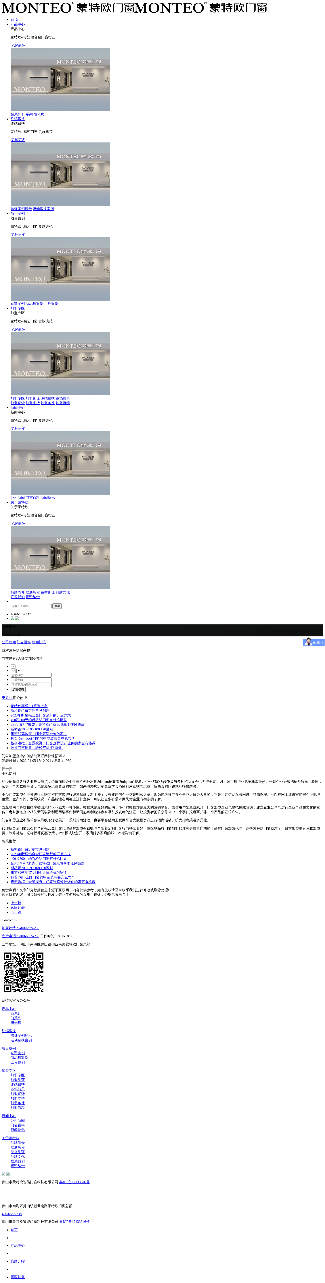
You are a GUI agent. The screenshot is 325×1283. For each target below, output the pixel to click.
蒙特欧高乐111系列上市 (29, 706)
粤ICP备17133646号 (74, 1182)
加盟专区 (18, 308)
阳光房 (39, 114)
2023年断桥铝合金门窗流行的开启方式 (41, 715)
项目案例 (18, 213)
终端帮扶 (18, 119)
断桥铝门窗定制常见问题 (30, 711)
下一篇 (16, 912)
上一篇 (16, 903)
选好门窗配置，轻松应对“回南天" (37, 748)
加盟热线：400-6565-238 (20, 928)
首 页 (15, 19)
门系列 (27, 114)
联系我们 (18, 597)
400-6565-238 (12, 1214)
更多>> (7, 698)
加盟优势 (18, 403)
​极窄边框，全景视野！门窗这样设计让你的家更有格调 (53, 743)
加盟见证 (33, 398)
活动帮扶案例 (43, 209)
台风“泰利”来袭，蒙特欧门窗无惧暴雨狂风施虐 (47, 724)
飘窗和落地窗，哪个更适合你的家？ (39, 734)
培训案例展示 (21, 209)
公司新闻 (18, 497)
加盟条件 (48, 403)
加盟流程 (63, 403)
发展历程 (33, 592)
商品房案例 (34, 303)
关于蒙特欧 (19, 502)
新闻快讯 (48, 497)
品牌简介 (18, 592)
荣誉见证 (48, 592)
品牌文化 (63, 592)
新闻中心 (18, 407)
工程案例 (51, 303)
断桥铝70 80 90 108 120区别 (32, 729)
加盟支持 (33, 403)
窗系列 (16, 114)
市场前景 (63, 398)
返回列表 (18, 907)
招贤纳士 (33, 597)
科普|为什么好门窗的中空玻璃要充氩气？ (43, 738)
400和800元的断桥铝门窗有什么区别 (39, 720)
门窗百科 (33, 497)
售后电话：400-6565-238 (20, 936)
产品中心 (18, 24)
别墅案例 (18, 303)
